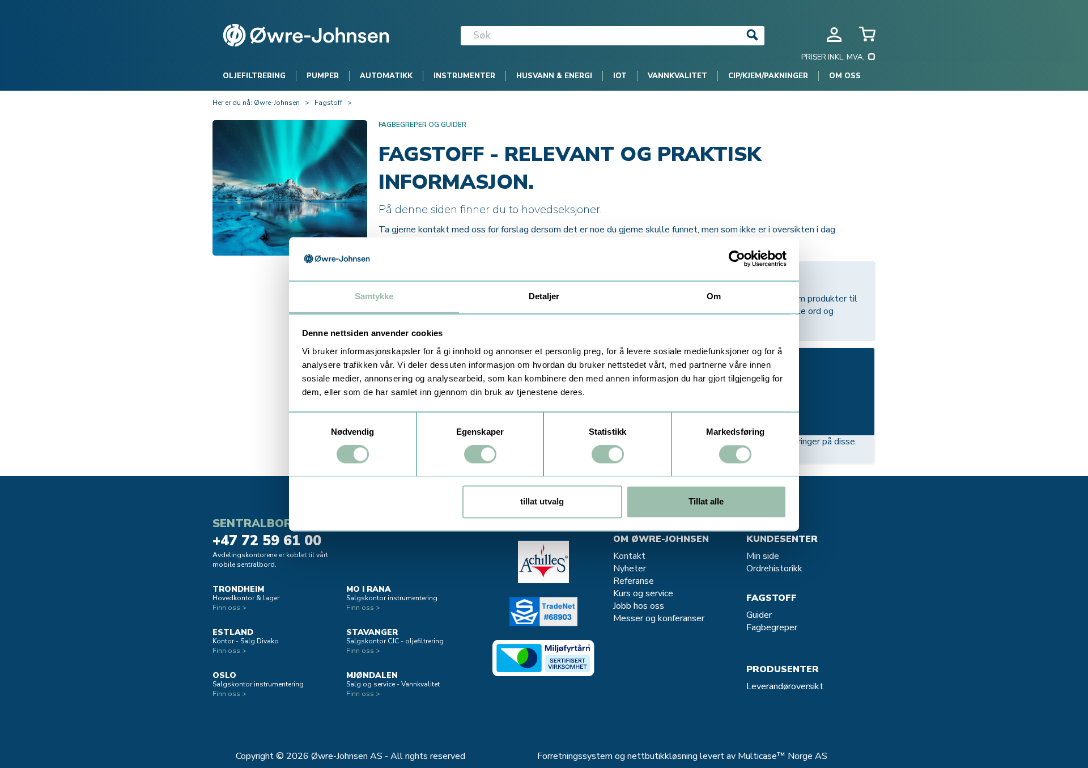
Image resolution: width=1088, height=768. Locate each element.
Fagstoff (328, 102)
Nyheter (629, 568)
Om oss (845, 76)
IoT (620, 76)
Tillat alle (706, 501)
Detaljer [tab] (544, 296)
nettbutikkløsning (662, 756)
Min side (762, 556)
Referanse (633, 581)
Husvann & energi (554, 76)
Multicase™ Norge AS (782, 756)
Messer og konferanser (658, 618)
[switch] (480, 454)
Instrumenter (464, 76)
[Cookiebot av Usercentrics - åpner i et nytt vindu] (737, 258)
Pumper (323, 76)
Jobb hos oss (638, 606)
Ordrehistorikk (774, 568)
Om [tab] (714, 296)
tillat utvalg (542, 501)
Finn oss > (229, 607)
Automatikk (386, 76)
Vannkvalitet (677, 76)
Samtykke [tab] (374, 296)
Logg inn (834, 34)
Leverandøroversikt (784, 686)
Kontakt (629, 556)
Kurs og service (643, 593)
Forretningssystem (575, 756)
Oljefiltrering (254, 76)
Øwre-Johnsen (277, 102)
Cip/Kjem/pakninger (768, 76)
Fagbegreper (771, 627)
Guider (759, 615)
